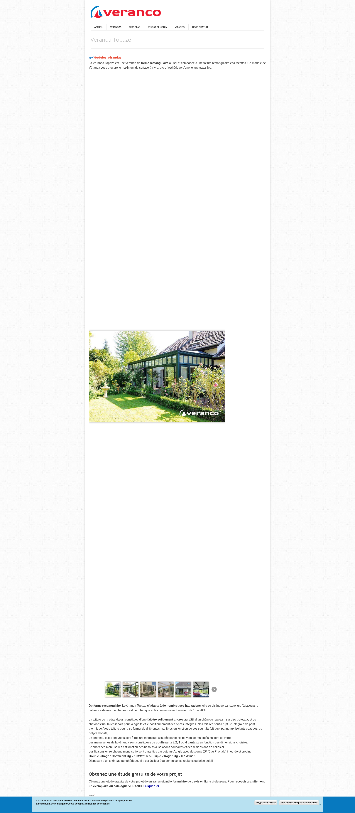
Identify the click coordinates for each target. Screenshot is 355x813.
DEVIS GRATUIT (200, 27)
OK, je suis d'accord (266, 803)
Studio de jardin (157, 27)
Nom (92, 795)
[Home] (126, 12)
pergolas (134, 27)
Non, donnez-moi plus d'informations (299, 803)
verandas (115, 27)
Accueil (98, 27)
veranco (180, 27)
